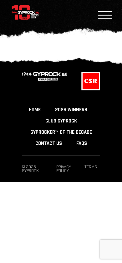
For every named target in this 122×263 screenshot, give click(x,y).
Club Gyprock (61, 121)
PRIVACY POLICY (63, 169)
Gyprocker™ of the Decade (61, 132)
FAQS (81, 143)
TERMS (90, 167)
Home (35, 110)
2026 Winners (71, 110)
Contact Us (48, 143)
